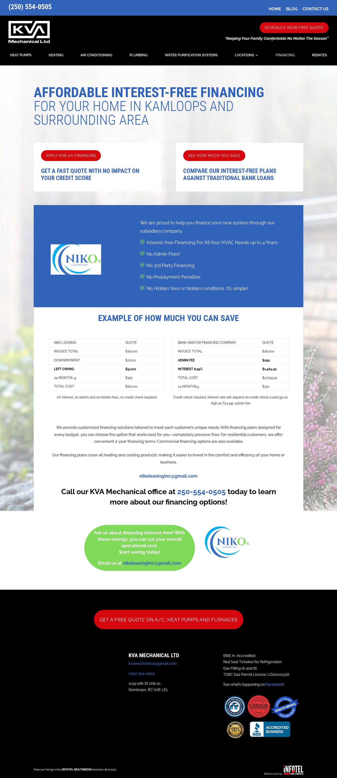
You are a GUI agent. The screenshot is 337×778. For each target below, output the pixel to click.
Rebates (319, 55)
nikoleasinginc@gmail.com (168, 476)
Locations (244, 55)
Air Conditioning (96, 55)
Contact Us (316, 8)
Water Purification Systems (191, 55)
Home (275, 8)
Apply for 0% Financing (71, 155)
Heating (56, 55)
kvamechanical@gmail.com (153, 663)
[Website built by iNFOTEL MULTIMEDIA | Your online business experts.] (293, 773)
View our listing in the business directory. (75, 769)
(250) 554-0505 (30, 7)
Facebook (274, 684)
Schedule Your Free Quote (294, 27)
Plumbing (139, 55)
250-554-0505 (201, 491)
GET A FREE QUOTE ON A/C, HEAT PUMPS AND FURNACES (169, 620)
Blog (292, 8)
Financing (285, 55)
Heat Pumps (20, 55)
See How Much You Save (214, 155)
